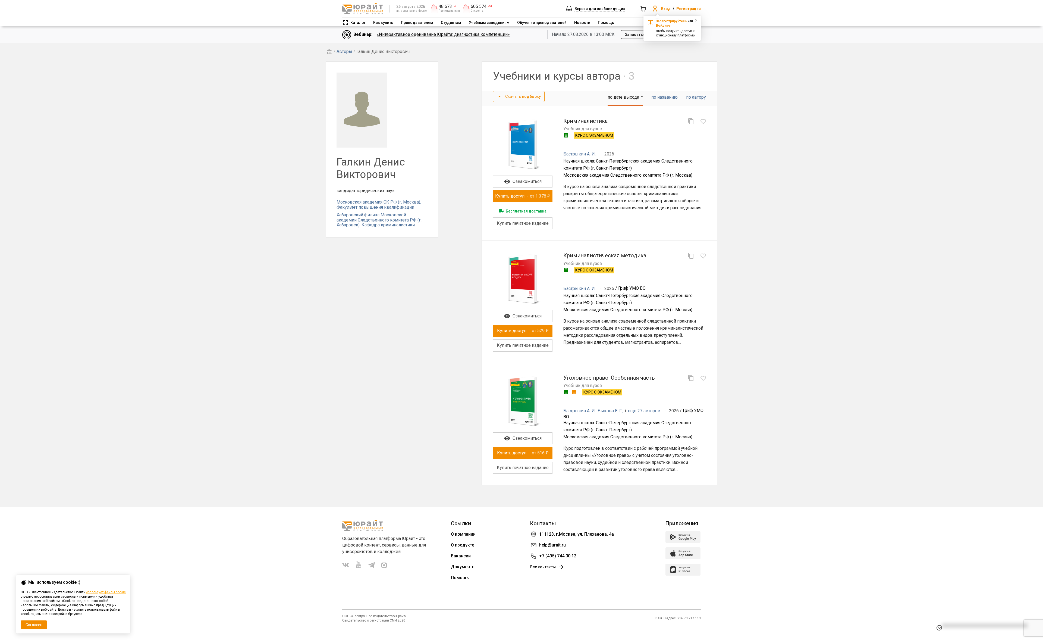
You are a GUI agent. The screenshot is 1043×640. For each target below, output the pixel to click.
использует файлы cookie (106, 592)
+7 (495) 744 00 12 (557, 555)
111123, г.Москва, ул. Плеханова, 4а (576, 534)
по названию (664, 97)
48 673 (445, 6)
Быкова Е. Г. (610, 410)
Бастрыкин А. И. (579, 154)
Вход (666, 9)
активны (402, 10)
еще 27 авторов (644, 410)
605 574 (478, 6)
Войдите (663, 25)
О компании (463, 534)
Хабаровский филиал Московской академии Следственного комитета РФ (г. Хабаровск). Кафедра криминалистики (379, 219)
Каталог (358, 22)
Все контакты (543, 567)
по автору (696, 97)
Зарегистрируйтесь (671, 21)
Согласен (34, 625)
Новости (582, 22)
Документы (463, 566)
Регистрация (688, 9)
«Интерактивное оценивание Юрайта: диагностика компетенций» (443, 34)
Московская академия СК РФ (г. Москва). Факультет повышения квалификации (379, 204)
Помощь (606, 22)
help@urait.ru (552, 545)
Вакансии (461, 555)
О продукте (462, 545)
